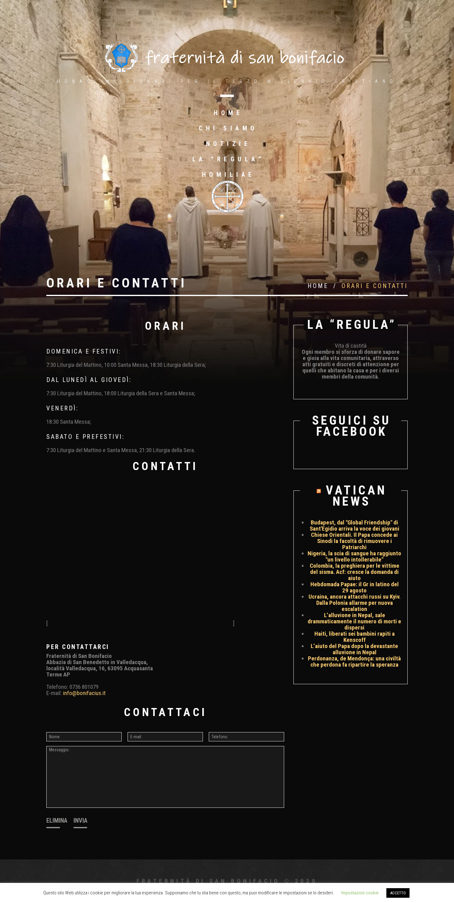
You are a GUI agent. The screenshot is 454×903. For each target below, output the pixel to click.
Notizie (228, 144)
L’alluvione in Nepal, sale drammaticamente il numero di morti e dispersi (354, 621)
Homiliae (228, 175)
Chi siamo (228, 128)
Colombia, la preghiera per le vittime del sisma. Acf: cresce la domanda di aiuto (354, 572)
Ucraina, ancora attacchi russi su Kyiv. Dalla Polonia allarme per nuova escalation (355, 603)
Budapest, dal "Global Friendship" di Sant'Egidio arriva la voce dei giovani (354, 525)
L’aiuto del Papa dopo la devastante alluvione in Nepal (354, 649)
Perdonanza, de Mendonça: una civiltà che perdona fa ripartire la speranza (354, 661)
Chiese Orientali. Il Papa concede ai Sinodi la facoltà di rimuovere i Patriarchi (354, 541)
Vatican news (356, 496)
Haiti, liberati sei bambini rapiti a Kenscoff (354, 636)
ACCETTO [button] (398, 893)
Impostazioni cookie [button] (360, 893)
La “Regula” (228, 159)
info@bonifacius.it (84, 693)
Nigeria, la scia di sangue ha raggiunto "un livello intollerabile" (354, 556)
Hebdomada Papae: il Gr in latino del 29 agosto (354, 587)
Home (228, 113)
